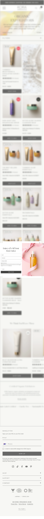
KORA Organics (10, 265)
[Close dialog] (43, 243)
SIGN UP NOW (11, 272)
